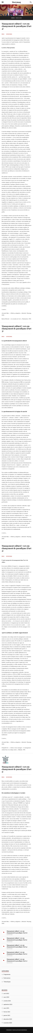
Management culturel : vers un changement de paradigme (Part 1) (16, 769)
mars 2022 (6, 997)
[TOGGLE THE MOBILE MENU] (3, 2)
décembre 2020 (8, 1019)
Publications (7, 978)
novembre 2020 (8, 1022)
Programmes (7, 974)
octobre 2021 (7, 1000)
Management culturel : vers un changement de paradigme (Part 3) (16, 328)
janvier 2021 (7, 1015)
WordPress (23, 1030)
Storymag (16, 2)
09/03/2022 (9, 556)
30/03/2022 (9, 34)
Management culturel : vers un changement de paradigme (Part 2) (16, 548)
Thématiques (7, 981)
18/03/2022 (9, 336)
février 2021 (7, 1011)
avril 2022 (6, 993)
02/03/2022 (9, 777)
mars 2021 (6, 1008)
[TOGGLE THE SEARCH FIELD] (30, 2)
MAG (3, 34)
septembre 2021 (8, 1004)
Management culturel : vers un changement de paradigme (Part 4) (16, 26)
